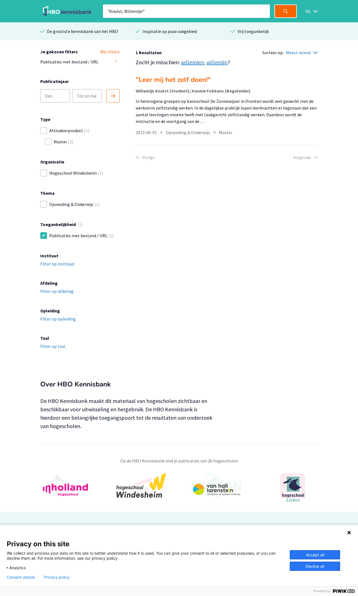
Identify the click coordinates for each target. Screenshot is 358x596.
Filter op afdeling (57, 291)
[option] (179, 489)
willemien (192, 62)
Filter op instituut (57, 263)
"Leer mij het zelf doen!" (173, 79)
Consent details (21, 577)
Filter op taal (52, 346)
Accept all (315, 554)
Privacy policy (57, 577)
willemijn (217, 62)
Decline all (315, 566)
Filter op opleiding (58, 318)
